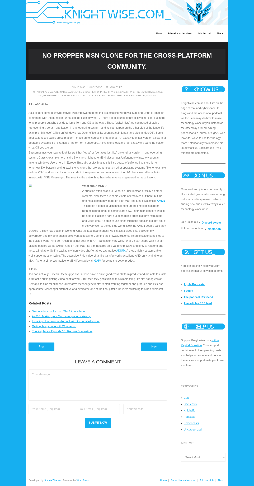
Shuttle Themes (53, 480)
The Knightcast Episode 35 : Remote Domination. (62, 331)
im (127, 92)
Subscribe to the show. (183, 480)
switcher (116, 95)
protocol (87, 95)
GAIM (98, 260)
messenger (50, 95)
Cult (186, 397)
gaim (122, 92)
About (221, 480)
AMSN (161, 200)
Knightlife (116, 87)
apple (78, 92)
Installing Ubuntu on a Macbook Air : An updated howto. (66, 321)
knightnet (135, 92)
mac (40, 95)
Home (163, 480)
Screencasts (191, 423)
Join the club (207, 480)
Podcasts (189, 416)
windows (151, 95)
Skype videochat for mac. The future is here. (59, 311)
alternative (60, 92)
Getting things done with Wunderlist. (54, 326)
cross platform (92, 92)
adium (40, 92)
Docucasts (190, 404)
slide (98, 95)
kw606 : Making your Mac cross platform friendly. (61, 316)
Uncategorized (193, 429)
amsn (71, 92)
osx (79, 95)
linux (159, 92)
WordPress (83, 480)
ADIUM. (121, 250)
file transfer (111, 92)
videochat (129, 95)
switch (106, 95)
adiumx (49, 92)
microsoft (64, 95)
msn (73, 95)
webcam (140, 95)
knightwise (95, 87)
